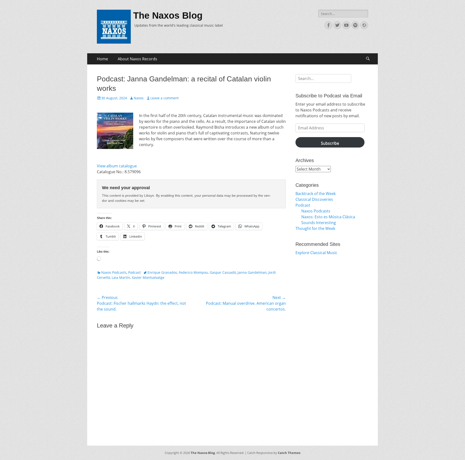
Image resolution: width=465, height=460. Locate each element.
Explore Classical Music (316, 252)
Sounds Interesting (318, 222)
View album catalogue (117, 166)
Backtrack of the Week (315, 193)
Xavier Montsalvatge (148, 277)
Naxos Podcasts (113, 272)
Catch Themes (289, 453)
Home (102, 59)
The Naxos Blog (167, 15)
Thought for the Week (315, 228)
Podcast (134, 272)
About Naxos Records (137, 59)
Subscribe (330, 143)
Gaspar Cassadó (223, 272)
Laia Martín (121, 277)
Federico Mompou (193, 272)
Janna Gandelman (252, 272)
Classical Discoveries (314, 199)
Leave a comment (164, 98)
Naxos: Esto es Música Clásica (328, 216)
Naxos (139, 98)
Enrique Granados (162, 272)
